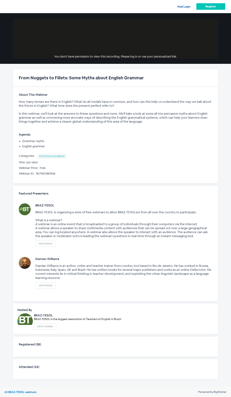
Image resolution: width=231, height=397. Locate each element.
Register (210, 6)
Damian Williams (47, 259)
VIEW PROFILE (45, 243)
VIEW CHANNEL (45, 326)
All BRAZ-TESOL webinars (20, 392)
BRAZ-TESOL (44, 205)
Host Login (184, 6)
